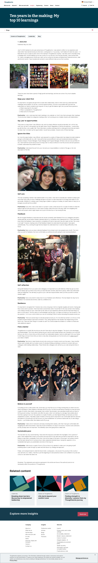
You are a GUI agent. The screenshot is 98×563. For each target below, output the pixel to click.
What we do (28, 530)
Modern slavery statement (64, 536)
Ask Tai (92, 5)
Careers (27, 544)
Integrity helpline (61, 540)
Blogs (42, 532)
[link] (83, 514)
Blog (39, 36)
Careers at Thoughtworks (18, 36)
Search (85, 5)
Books (43, 534)
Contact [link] (57, 5)
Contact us (28, 546)
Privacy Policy (13, 560)
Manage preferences (82, 558)
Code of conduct (61, 538)
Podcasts (43, 536)
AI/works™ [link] (14, 5)
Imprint (59, 528)
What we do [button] (7, 5)
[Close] (95, 554)
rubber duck (73, 336)
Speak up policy (61, 545)
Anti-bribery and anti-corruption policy (62, 548)
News (27, 538)
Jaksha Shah (23, 41)
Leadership (32, 36)
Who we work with (30, 534)
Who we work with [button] (24, 5)
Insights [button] (32, 5)
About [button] (51, 5)
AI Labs (27, 536)
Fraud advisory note (62, 551)
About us (27, 528)
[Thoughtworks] (8, 1)
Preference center (46, 528)
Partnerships (28, 532)
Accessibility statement (63, 534)
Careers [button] (46, 5)
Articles (43, 530)
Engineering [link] (39, 5)
